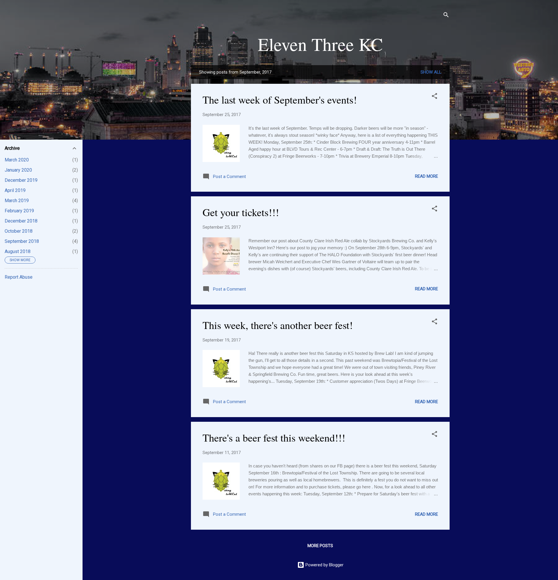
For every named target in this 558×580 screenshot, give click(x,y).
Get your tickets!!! (241, 212)
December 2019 (21, 180)
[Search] (446, 16)
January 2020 (18, 170)
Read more (426, 176)
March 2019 (17, 200)
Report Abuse (19, 277)
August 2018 (18, 251)
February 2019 (19, 211)
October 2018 (19, 231)
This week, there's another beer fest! (278, 325)
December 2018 (21, 221)
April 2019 (15, 190)
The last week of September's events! (280, 99)
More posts (320, 545)
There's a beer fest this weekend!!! (274, 437)
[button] (434, 97)
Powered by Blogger (324, 564)
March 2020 (17, 160)
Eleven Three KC (320, 44)
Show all (431, 72)
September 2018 (22, 241)
